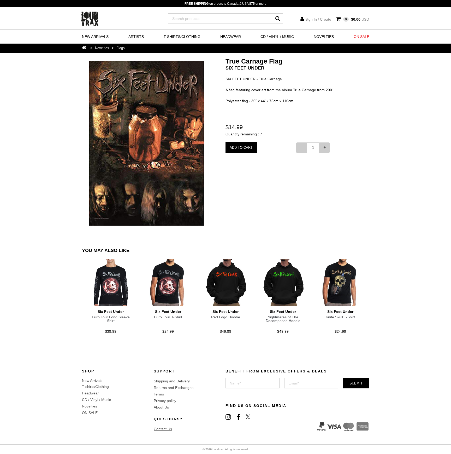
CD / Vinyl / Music (277, 37)
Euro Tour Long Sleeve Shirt (111, 319)
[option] (147, 143)
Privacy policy (165, 401)
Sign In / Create (318, 19)
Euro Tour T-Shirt (168, 317)
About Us (161, 407)
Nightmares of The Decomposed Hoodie (283, 319)
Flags (120, 48)
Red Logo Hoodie (225, 317)
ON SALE (361, 37)
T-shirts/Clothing (182, 37)
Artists (136, 37)
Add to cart (241, 148)
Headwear (230, 37)
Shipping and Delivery (172, 381)
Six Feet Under (244, 68)
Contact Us (163, 429)
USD (357, 19)
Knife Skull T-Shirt (340, 317)
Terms (159, 394)
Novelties (324, 37)
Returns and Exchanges (173, 388)
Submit (356, 383)
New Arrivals (95, 37)
